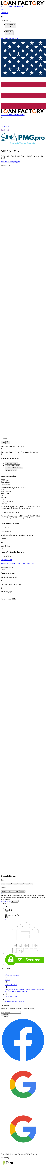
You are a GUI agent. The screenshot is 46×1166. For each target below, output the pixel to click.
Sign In (3, 38)
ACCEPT (15, 901)
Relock (3, 539)
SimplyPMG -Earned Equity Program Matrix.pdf (17, 563)
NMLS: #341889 (11, 985)
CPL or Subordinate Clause (10, 512)
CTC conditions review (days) (11, 584)
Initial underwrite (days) (9, 577)
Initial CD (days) (6, 592)
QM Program (5, 480)
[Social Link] (23, 1061)
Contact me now (10, 920)
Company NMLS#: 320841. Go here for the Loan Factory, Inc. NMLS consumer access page (25, 990)
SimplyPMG (5, 130)
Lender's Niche (6, 556)
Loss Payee (5, 503)
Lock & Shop (5, 546)
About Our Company (12, 975)
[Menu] (2, 117)
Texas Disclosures (11, 996)
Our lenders (5, 126)
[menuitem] (10, 25)
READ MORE (6, 901)
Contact (7, 980)
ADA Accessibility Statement (15, 1001)
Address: (4, 156)
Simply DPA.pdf (6, 560)
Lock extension (6, 531)
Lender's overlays (7, 567)
